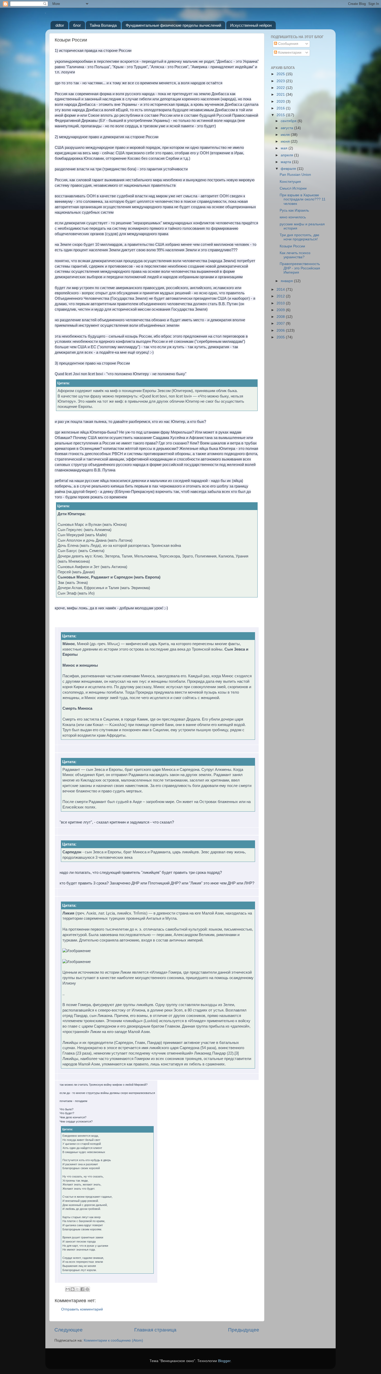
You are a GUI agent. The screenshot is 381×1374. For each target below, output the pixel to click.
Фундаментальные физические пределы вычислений (173, 25)
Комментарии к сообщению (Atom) (113, 1340)
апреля (287, 155)
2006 (281, 330)
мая (284, 148)
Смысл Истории (293, 188)
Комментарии (289, 52)
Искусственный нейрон (251, 25)
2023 (281, 81)
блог (77, 25)
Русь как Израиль (294, 210)
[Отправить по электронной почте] (67, 1289)
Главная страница (155, 1330)
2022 (281, 88)
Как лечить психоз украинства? (295, 255)
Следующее (68, 1330)
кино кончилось (293, 217)
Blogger (224, 1361)
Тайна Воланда (103, 25)
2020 (281, 101)
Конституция (290, 182)
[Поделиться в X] (77, 1289)
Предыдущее (243, 1330)
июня (286, 141)
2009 (281, 310)
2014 (281, 289)
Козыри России (292, 246)
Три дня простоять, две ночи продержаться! (299, 237)
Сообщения (287, 44)
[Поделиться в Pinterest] (87, 1289)
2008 (281, 317)
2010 (281, 303)
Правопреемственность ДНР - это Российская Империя (300, 268)
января (287, 281)
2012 (281, 296)
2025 (281, 74)
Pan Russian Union (295, 175)
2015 (281, 115)
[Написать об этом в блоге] (72, 1289)
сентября (289, 121)
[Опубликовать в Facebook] (82, 1289)
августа (287, 128)
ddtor (59, 25)
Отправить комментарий (82, 1309)
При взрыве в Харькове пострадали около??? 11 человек (303, 199)
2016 (281, 108)
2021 (281, 94)
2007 (281, 323)
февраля (289, 169)
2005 (281, 337)
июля (286, 135)
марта (286, 162)
